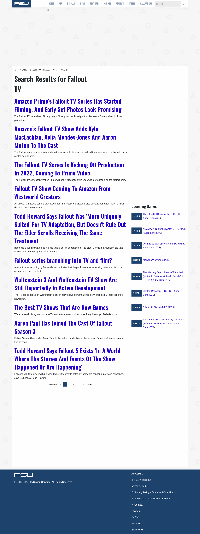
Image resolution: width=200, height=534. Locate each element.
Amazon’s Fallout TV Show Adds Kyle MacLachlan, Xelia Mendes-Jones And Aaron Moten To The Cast (65, 137)
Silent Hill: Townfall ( (153, 307)
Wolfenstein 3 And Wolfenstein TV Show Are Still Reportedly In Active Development (65, 283)
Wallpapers (146, 3)
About (137, 511)
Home (51, 3)
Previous (53, 384)
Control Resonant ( (153, 291)
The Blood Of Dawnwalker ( (157, 214)
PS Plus (71, 3)
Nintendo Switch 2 (164, 229)
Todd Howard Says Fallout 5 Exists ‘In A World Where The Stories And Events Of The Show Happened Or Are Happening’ (67, 358)
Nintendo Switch (152, 276)
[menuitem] (51, 4)
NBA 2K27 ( (149, 229)
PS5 (61, 3)
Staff (136, 517)
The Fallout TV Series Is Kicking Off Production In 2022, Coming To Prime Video (69, 168)
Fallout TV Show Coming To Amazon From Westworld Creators (62, 192)
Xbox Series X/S (151, 218)
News (82, 3)
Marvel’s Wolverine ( (153, 260)
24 (84, 384)
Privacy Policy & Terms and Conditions (154, 492)
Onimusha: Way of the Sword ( (158, 243)
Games (132, 3)
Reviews (120, 3)
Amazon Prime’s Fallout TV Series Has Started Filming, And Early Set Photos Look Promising (68, 105)
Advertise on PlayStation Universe (152, 498)
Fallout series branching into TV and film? (63, 260)
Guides (107, 3)
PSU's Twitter (141, 486)
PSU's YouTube (142, 480)
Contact (138, 505)
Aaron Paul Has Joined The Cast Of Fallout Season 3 (63, 327)
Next (90, 384)
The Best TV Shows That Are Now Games (61, 307)
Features (95, 3)
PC (173, 214)
